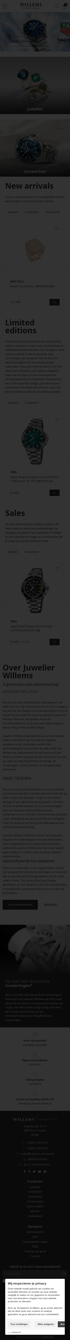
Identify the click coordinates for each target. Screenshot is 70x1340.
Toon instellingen (19, 1324)
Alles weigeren (46, 1324)
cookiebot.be (16, 1332)
